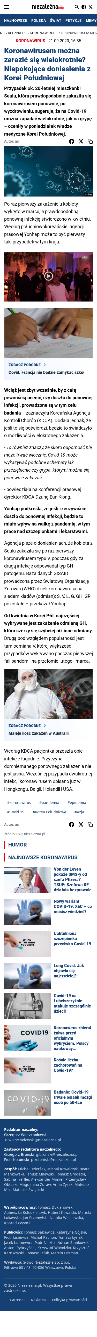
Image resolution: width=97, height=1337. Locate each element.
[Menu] (6, 7)
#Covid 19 (15, 811)
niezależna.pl (13, 33)
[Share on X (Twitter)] (81, 141)
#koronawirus (19, 802)
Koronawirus (42, 33)
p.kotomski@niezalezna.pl (53, 1159)
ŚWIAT (55, 20)
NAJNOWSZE (15, 20)
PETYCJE (73, 20)
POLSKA (38, 20)
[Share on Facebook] (71, 141)
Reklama (38, 1299)
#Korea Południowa (49, 811)
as (17, 141)
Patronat (17, 1299)
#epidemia (77, 802)
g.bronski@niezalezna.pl (57, 1154)
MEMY (91, 20)
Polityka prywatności (69, 1299)
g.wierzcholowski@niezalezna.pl (33, 1139)
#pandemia (49, 802)
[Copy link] (90, 141)
